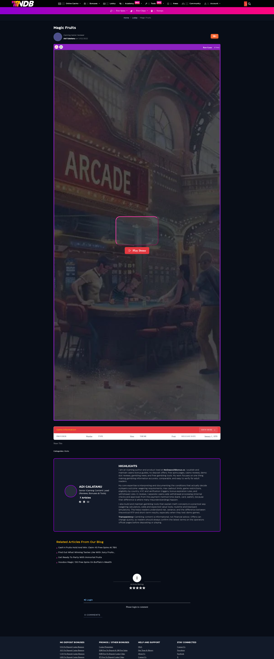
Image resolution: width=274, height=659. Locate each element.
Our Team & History (145, 650)
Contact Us (142, 657)
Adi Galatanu (69, 38)
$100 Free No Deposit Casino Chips (112, 654)
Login (89, 600)
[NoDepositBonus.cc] (22, 3)
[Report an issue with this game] (56, 47)
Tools (156, 3)
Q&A (140, 647)
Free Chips (141, 11)
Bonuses (93, 3)
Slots (66, 451)
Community (195, 3)
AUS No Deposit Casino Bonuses (72, 650)
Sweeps (160, 11)
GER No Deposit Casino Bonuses (72, 657)
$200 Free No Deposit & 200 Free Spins (113, 650)
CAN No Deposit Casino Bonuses (72, 654)
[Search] (249, 3)
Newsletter (181, 650)
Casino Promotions (106, 647)
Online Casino (72, 3)
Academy (132, 3)
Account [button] (214, 3)
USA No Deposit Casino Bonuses (72, 647)
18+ (214, 36)
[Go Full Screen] (61, 47)
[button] (137, 230)
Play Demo (139, 250)
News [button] (175, 3)
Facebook (180, 654)
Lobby (113, 3)
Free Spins (120, 11)
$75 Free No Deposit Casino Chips (111, 657)
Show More (207, 430)
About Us (141, 654)
